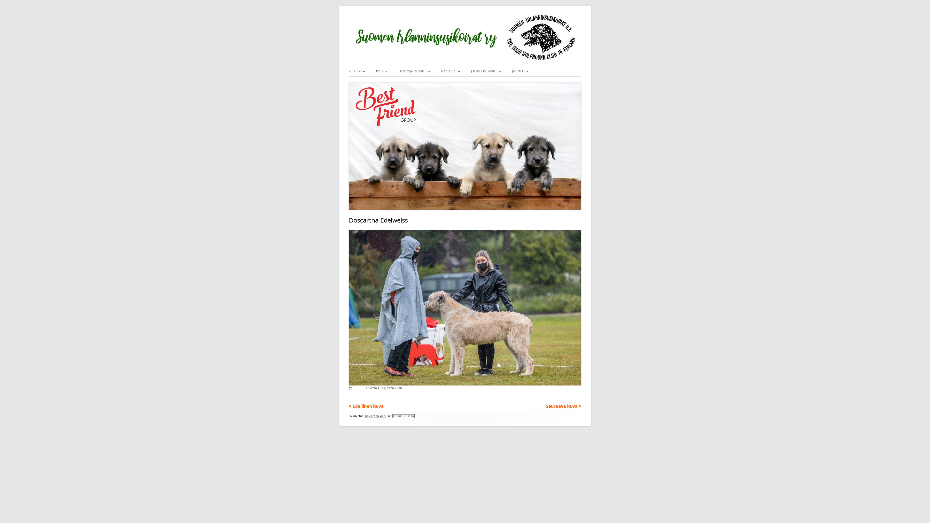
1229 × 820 (394, 388)
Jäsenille (518, 71)
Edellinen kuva (368, 406)
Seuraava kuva (562, 406)
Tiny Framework (375, 416)
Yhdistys (355, 71)
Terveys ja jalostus (412, 71)
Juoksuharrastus (484, 71)
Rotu (380, 71)
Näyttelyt (449, 71)
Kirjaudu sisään (403, 416)
